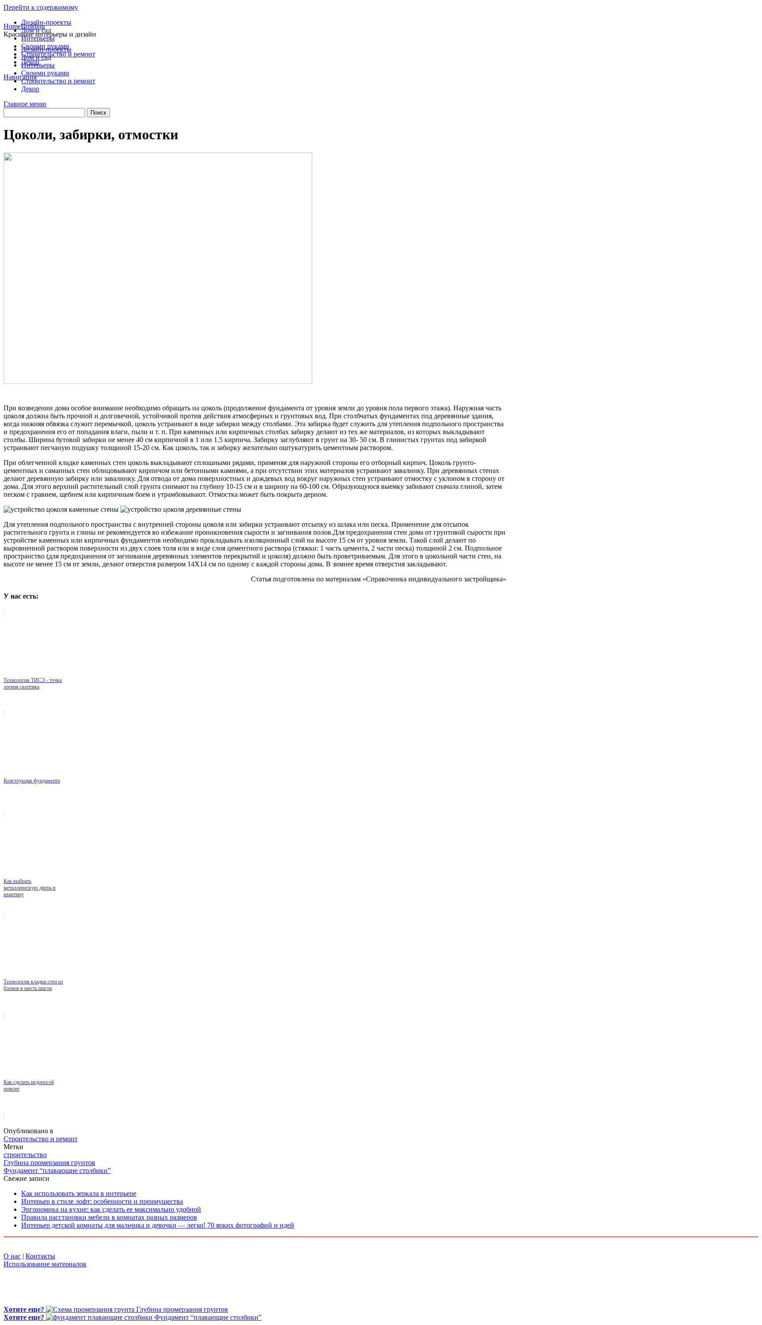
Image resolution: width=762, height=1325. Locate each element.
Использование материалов (45, 1264)
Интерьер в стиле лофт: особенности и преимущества (102, 1201)
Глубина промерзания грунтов (49, 1162)
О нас (12, 1256)
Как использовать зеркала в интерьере (78, 1193)
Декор (30, 62)
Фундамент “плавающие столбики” (57, 1170)
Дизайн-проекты (46, 22)
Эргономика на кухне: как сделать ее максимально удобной (111, 1209)
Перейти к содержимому (41, 7)
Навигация (20, 77)
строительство (25, 1154)
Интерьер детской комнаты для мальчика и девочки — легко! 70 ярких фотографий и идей (157, 1225)
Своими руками (45, 46)
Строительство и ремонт (58, 54)
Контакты (40, 1256)
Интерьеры (38, 38)
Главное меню (25, 104)
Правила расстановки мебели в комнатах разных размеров (109, 1217)
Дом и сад (36, 30)
